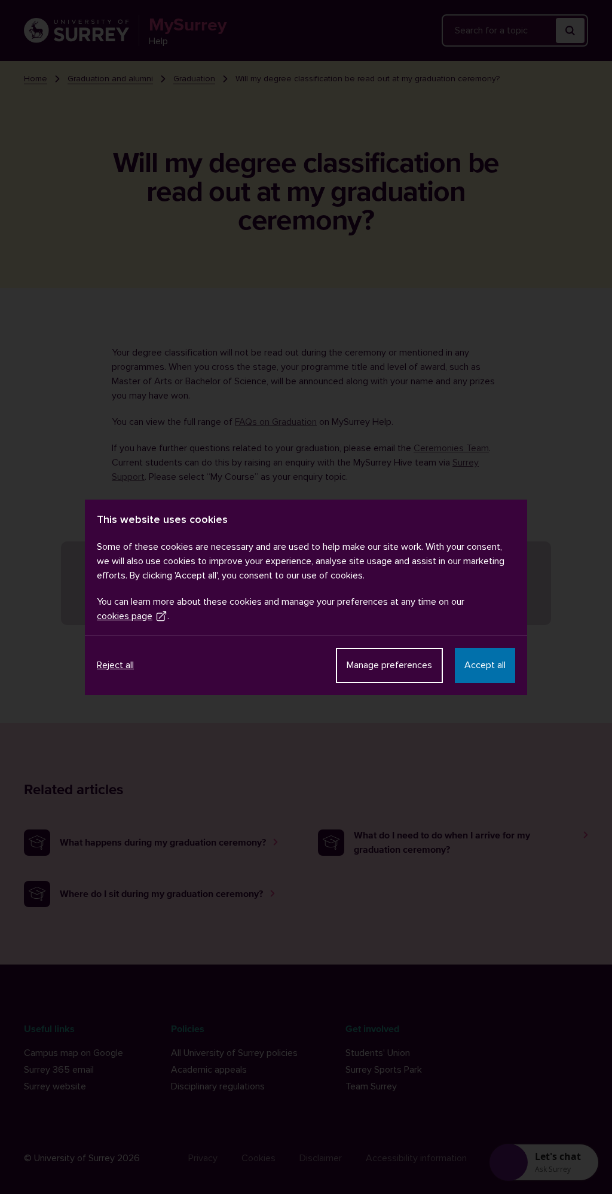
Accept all (485, 665)
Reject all (115, 665)
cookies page (124, 616)
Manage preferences (389, 665)
